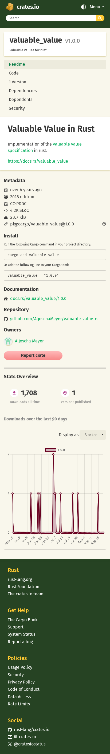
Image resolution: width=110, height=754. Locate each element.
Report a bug (20, 641)
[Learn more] (104, 224)
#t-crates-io (22, 736)
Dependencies (23, 90)
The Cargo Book (22, 619)
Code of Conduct (24, 689)
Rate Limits (19, 703)
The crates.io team (26, 593)
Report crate (33, 355)
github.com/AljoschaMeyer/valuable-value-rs (54, 319)
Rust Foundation (23, 586)
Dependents (20, 99)
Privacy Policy (21, 682)
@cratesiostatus (26, 744)
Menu (95, 7)
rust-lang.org (20, 579)
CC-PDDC (18, 203)
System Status (21, 634)
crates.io (28, 6)
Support (15, 627)
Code (14, 73)
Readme (17, 64)
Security (17, 108)
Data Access (19, 696)
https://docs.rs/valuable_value (38, 161)
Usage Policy (20, 667)
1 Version (17, 81)
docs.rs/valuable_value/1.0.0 (38, 298)
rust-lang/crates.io (28, 729)
